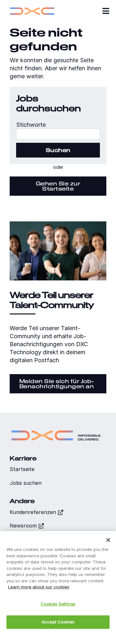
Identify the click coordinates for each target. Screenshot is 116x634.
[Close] (108, 540)
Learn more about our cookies (38, 586)
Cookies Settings (58, 603)
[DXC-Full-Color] (32, 6)
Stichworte (31, 124)
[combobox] (58, 134)
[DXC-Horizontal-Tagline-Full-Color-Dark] (56, 428)
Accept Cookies (58, 621)
